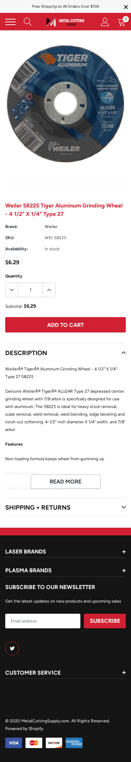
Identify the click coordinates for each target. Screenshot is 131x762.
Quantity (13, 276)
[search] (28, 22)
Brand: (11, 226)
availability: (16, 248)
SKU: (10, 237)
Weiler (51, 226)
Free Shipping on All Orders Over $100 (65, 6)
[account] (105, 21)
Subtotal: (14, 306)
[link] (12, 648)
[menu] (10, 22)
